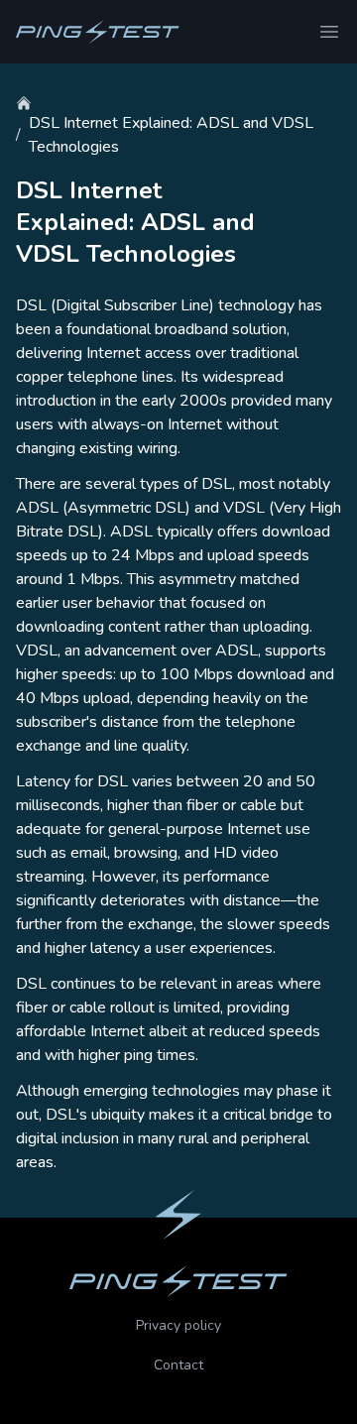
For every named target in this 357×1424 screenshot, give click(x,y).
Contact (178, 1365)
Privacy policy (178, 1325)
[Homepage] (97, 32)
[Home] (24, 103)
